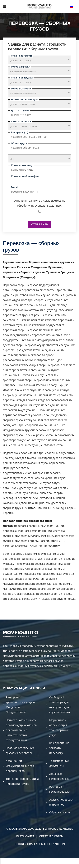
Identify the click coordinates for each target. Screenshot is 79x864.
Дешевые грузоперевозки (59, 776)
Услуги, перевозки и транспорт (61, 802)
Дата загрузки (20, 110)
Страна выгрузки (22, 77)
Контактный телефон (25, 176)
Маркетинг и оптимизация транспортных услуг (58, 727)
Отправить (39, 224)
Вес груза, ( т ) (19, 132)
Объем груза (19, 143)
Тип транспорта (21, 121)
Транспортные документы (59, 763)
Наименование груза (24, 99)
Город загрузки (20, 66)
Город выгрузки (21, 88)
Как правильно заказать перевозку (59, 748)
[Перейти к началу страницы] (0, 861)
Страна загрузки (21, 55)
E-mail (14, 187)
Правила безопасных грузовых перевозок (20, 750)
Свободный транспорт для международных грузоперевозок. (60, 704)
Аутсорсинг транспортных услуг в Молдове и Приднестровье (20, 704)
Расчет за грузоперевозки (59, 789)
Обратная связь (59, 812)
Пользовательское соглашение (42, 844)
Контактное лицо (22, 165)
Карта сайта (25, 836)
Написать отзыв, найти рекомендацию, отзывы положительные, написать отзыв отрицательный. (21, 730)
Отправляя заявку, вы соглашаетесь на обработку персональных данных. (40, 203)
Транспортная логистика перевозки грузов (22, 781)
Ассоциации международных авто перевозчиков (20, 766)
